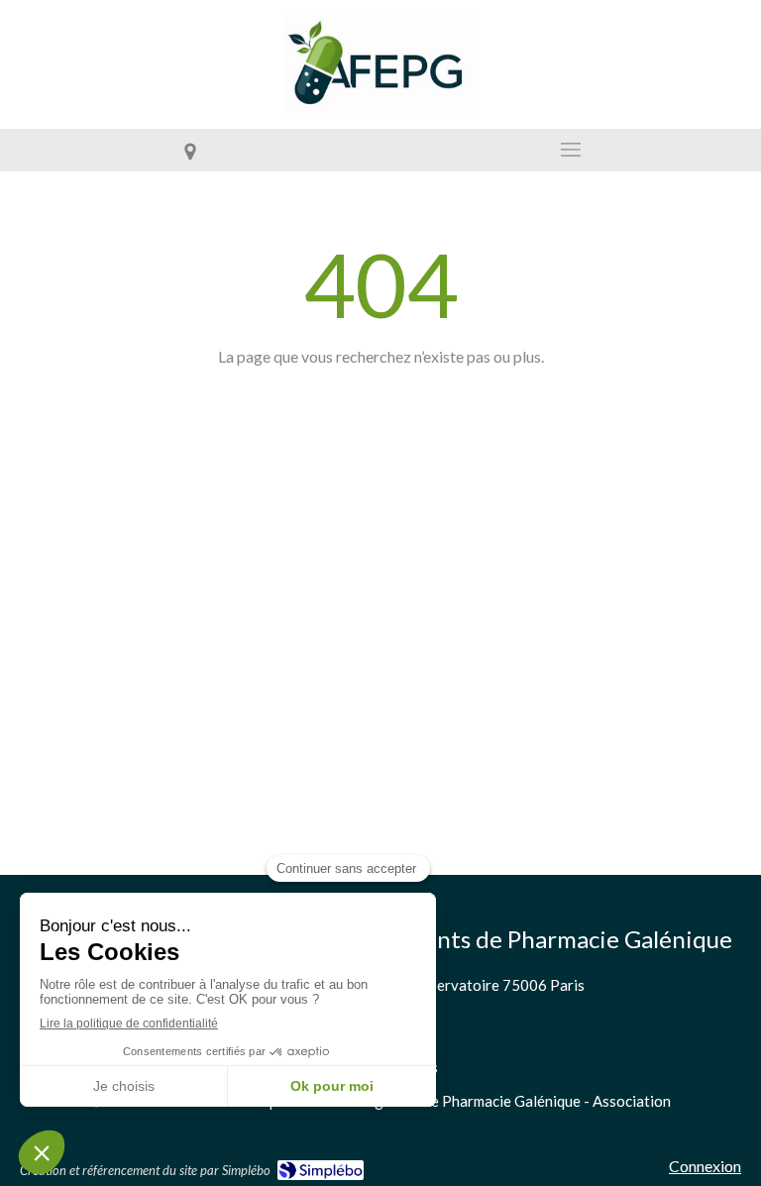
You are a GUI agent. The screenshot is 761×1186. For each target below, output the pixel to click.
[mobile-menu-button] (570, 149)
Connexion (705, 1165)
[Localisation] (190, 150)
